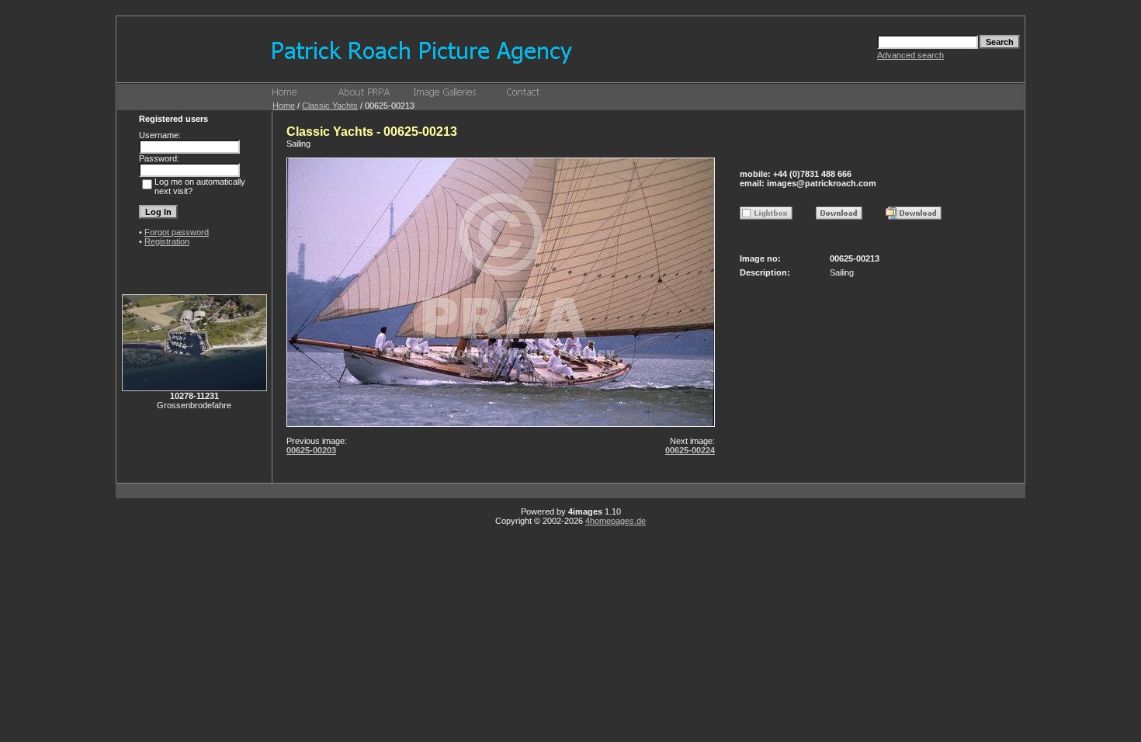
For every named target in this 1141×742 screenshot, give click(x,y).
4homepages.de (615, 520)
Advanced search (910, 55)
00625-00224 (690, 450)
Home (283, 105)
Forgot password (176, 232)
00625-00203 (311, 450)
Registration (166, 241)
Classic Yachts (330, 105)
